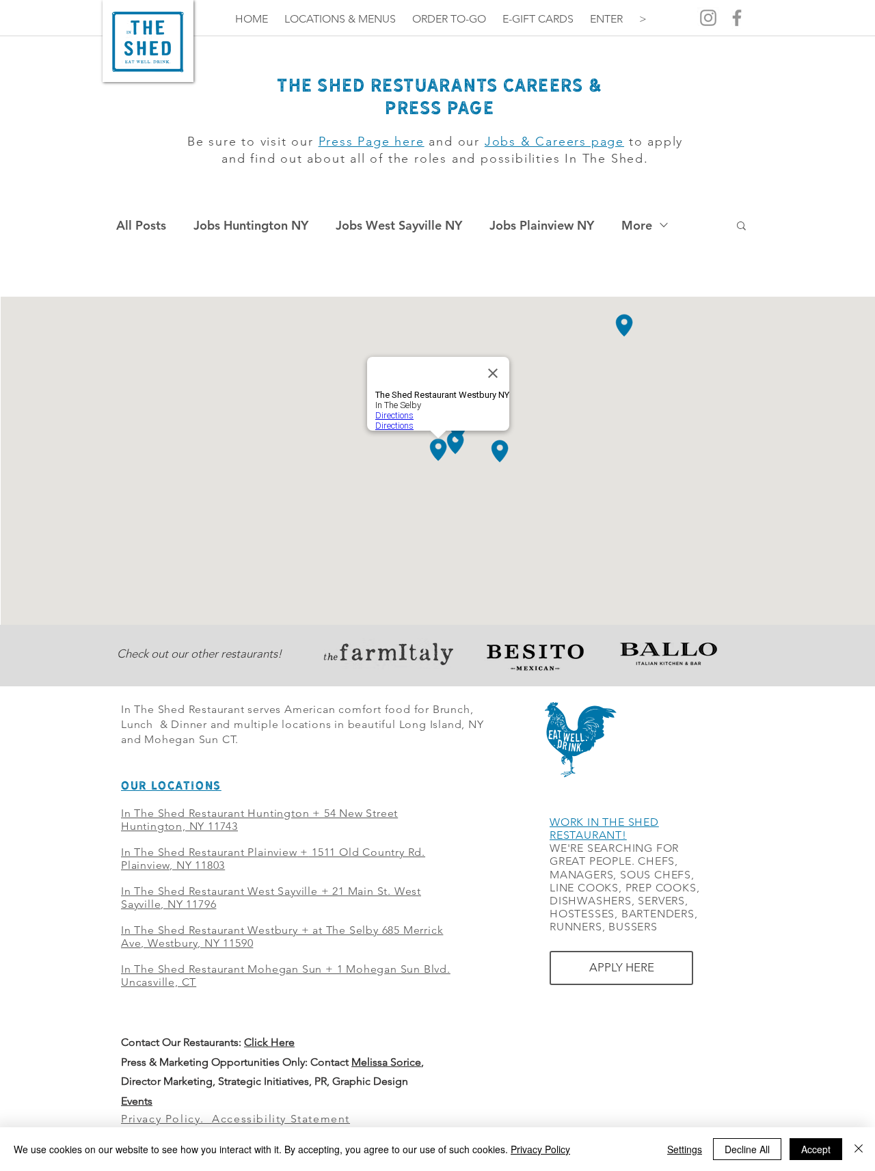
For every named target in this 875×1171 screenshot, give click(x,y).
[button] (741, 226)
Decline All (747, 1149)
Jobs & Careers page (554, 141)
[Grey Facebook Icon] (737, 18)
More (636, 225)
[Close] (858, 1149)
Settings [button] (684, 1149)
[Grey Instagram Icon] (708, 18)
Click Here (269, 1042)
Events (136, 1100)
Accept (816, 1149)
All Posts (141, 225)
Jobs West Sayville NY (399, 225)
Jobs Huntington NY (250, 225)
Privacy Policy (540, 1149)
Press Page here (372, 141)
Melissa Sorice (386, 1061)
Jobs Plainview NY (541, 225)
